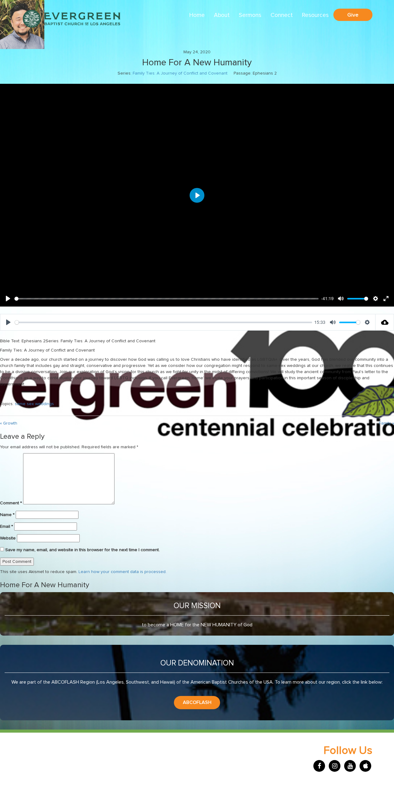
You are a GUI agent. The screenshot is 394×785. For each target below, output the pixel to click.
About (222, 15)
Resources (315, 15)
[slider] (166, 299)
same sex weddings (34, 404)
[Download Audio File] (385, 322)
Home (197, 15)
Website (8, 538)
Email (6, 526)
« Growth (8, 423)
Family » (386, 423)
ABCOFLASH (197, 702)
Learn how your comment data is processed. (122, 572)
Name (7, 515)
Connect (282, 15)
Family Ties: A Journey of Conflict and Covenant (180, 73)
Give (353, 14)
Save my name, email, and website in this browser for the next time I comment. (82, 550)
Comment (11, 503)
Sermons (250, 15)
